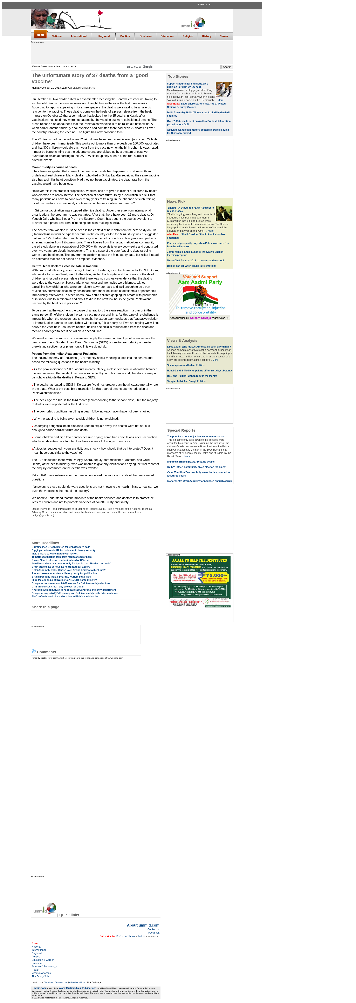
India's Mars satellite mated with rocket (54, 553)
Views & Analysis (41, 973)
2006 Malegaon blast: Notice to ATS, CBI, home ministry (64, 580)
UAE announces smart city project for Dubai (57, 586)
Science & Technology (44, 966)
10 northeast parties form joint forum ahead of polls (62, 557)
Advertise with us (77, 982)
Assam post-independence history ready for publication (64, 573)
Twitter (141, 936)
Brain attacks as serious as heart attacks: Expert (61, 566)
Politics (36, 956)
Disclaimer (48, 982)
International (39, 950)
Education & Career (43, 959)
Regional (37, 953)
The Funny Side (40, 976)
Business (37, 963)
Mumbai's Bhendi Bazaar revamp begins (191, 461)
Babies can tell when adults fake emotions (191, 265)
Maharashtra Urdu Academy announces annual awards (199, 481)
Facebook (129, 936)
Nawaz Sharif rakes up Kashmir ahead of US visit (60, 560)
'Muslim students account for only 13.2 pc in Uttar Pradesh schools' (71, 563)
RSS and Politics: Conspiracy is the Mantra (192, 376)
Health (35, 969)
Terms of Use (61, 982)
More (221, 100)
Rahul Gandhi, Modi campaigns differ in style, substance (200, 370)
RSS (118, 936)
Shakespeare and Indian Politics (186, 365)
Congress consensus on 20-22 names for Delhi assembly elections (71, 583)
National (36, 946)
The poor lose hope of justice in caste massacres (196, 436)
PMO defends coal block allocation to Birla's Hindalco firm (65, 596)
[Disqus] (94, 711)
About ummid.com (143, 925)
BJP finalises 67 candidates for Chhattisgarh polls (61, 547)
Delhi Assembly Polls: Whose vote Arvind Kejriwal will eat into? (68, 570)
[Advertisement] (132, 52)
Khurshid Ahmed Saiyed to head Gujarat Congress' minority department (74, 589)
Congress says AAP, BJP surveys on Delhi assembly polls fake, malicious (75, 593)
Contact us (153, 929)
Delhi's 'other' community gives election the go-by (196, 467)
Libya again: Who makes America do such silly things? (199, 346)
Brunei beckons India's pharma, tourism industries (61, 576)
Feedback (153, 932)
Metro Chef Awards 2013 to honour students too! (195, 260)
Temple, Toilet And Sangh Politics (186, 381)
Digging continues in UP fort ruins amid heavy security (63, 550)
